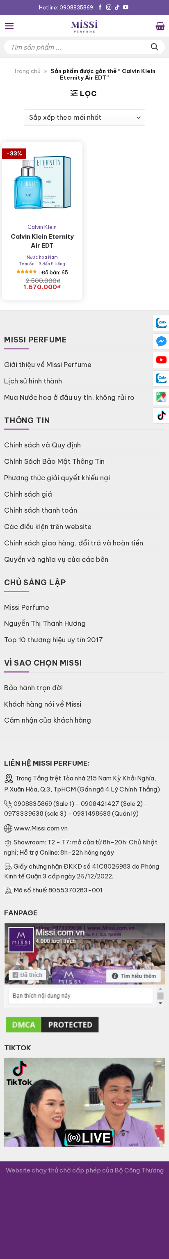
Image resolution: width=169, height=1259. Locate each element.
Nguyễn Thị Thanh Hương (45, 623)
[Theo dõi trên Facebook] (100, 8)
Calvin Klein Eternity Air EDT (42, 241)
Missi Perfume (26, 607)
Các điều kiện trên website (47, 526)
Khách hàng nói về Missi (42, 704)
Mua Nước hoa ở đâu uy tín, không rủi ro (69, 397)
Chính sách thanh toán (40, 510)
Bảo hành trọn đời (33, 687)
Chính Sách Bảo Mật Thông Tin (54, 461)
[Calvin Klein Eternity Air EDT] (42, 182)
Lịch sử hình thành (33, 380)
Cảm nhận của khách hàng (47, 720)
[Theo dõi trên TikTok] (117, 8)
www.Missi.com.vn (41, 828)
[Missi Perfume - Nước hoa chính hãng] (84, 25)
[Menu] (9, 26)
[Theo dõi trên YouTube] (125, 8)
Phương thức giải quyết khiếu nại (57, 477)
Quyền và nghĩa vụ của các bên (56, 559)
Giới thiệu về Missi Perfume (47, 364)
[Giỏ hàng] (160, 26)
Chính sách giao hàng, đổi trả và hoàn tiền (73, 542)
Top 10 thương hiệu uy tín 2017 (53, 639)
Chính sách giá (28, 494)
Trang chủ (27, 71)
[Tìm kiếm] (154, 47)
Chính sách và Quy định (42, 444)
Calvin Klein (42, 227)
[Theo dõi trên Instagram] (109, 8)
